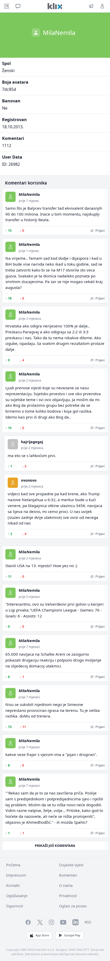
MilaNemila (29, 194)
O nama (66, 885)
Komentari (68, 875)
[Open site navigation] (6, 6)
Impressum (16, 875)
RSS (88, 922)
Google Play (72, 935)
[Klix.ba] (55, 6)
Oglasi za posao (73, 906)
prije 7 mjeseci (29, 646)
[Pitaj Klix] (18, 6)
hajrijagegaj (32, 441)
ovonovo (29, 480)
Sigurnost (14, 906)
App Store (42, 935)
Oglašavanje (16, 895)
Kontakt (13, 885)
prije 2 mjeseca (30, 318)
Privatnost (68, 895)
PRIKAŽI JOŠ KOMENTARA (55, 845)
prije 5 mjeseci (29, 596)
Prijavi (100, 230)
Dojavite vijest (71, 864)
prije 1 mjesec (29, 200)
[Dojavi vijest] (91, 6)
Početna (13, 864)
